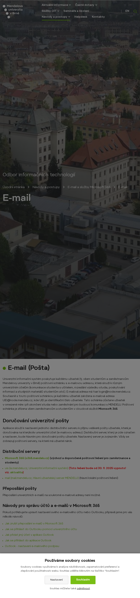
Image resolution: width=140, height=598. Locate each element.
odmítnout (83, 588)
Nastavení (56, 580)
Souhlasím (83, 580)
